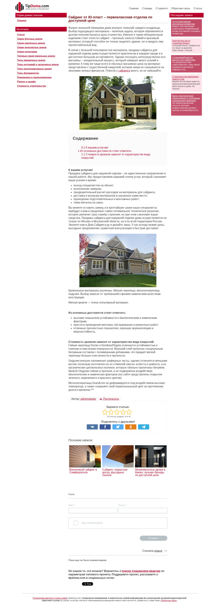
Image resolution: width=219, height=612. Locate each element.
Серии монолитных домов (32, 47)
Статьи (198, 8)
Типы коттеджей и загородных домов (38, 64)
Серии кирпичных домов (31, 43)
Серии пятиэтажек (27, 51)
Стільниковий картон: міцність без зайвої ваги (183, 58)
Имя (71, 505)
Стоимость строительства (31, 86)
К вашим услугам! (94, 147)
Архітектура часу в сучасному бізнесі (181, 42)
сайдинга (124, 70)
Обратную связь (169, 600)
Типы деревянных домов (31, 60)
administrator (88, 398)
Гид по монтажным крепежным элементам (183, 22)
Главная (134, 8)
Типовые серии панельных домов (36, 56)
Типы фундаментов (28, 73)
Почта (122, 505)
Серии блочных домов (29, 39)
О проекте (162, 8)
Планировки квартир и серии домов (50, 598)
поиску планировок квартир (141, 571)
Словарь (147, 8)
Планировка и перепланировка (34, 77)
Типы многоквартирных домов (34, 68)
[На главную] (32, 7)
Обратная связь (180, 8)
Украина (21, 20)
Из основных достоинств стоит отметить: (105, 150)
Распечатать (111, 398)
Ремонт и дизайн (26, 81)
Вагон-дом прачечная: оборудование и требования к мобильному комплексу (186, 98)
